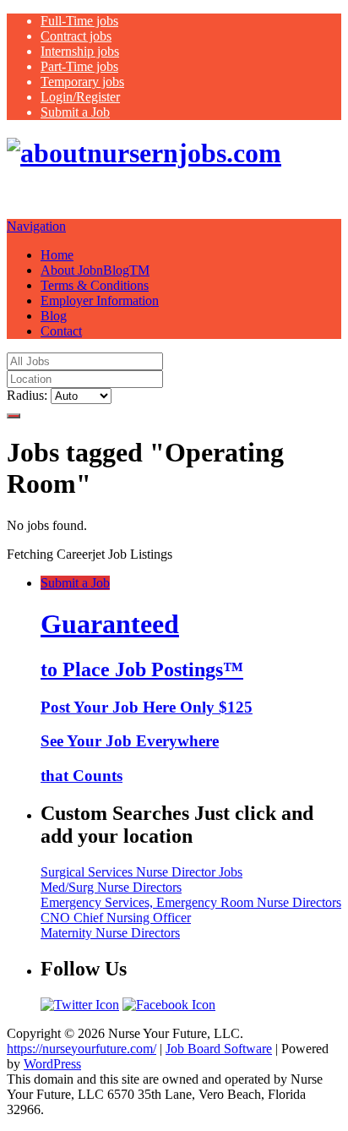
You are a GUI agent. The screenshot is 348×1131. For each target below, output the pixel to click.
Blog (54, 316)
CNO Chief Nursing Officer (116, 917)
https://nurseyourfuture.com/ (81, 1048)
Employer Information (100, 300)
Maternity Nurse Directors (110, 933)
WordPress (52, 1064)
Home (57, 255)
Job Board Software (219, 1048)
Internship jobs (80, 51)
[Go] (13, 415)
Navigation (36, 226)
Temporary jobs (82, 81)
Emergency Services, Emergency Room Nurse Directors (191, 902)
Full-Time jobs (79, 21)
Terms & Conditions (95, 285)
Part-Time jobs (79, 66)
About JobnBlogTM (95, 270)
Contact (61, 331)
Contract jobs (76, 36)
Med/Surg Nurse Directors (111, 887)
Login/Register (80, 97)
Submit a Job (75, 112)
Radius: (27, 395)
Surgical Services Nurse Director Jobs (141, 872)
